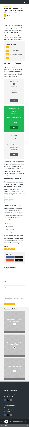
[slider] (18, 421)
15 (1, 421)
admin (11, 12)
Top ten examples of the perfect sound (14, 343)
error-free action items (9, 164)
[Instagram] (8, 400)
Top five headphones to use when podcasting (15, 367)
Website (5, 293)
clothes (6, 248)
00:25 (7, 50)
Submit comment (9, 304)
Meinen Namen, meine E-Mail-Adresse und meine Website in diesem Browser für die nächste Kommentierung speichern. (14, 300)
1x (25, 421)
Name (5, 281)
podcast (12, 248)
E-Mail (5, 287)
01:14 (7, 57)
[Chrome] (11, 400)
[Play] (6, 422)
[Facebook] (5, 400)
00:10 (7, 46)
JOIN (14, 100)
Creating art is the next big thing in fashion (14, 320)
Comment (6, 268)
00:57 (7, 54)
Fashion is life (8, 6)
